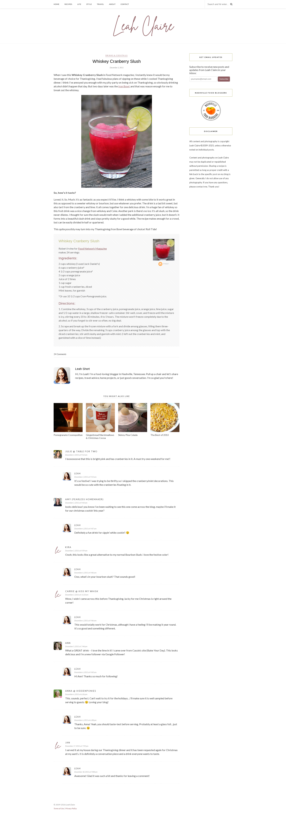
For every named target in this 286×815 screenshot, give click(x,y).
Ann (68, 643)
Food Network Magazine (92, 248)
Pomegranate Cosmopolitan (68, 435)
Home (56, 4)
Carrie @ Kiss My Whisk (81, 591)
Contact (125, 4)
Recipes (68, 4)
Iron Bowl (123, 86)
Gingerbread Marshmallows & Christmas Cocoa (100, 436)
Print (166, 264)
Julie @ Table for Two (81, 451)
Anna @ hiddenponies (80, 691)
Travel (100, 4)
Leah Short (82, 369)
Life (79, 4)
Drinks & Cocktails (116, 55)
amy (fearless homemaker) (84, 499)
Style (89, 4)
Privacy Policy (71, 808)
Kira (68, 547)
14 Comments (60, 354)
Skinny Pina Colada (128, 435)
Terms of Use (59, 808)
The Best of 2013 (159, 435)
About (112, 4)
